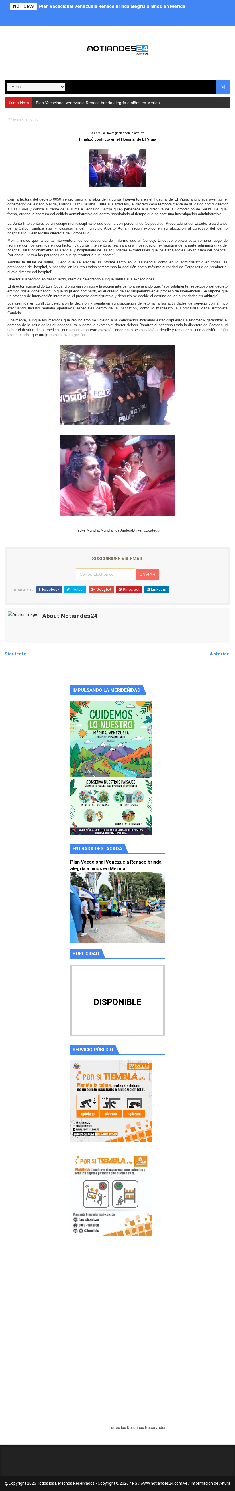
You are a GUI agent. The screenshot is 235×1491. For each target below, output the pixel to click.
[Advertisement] (117, 1294)
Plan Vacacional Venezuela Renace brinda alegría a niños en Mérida (112, 6)
